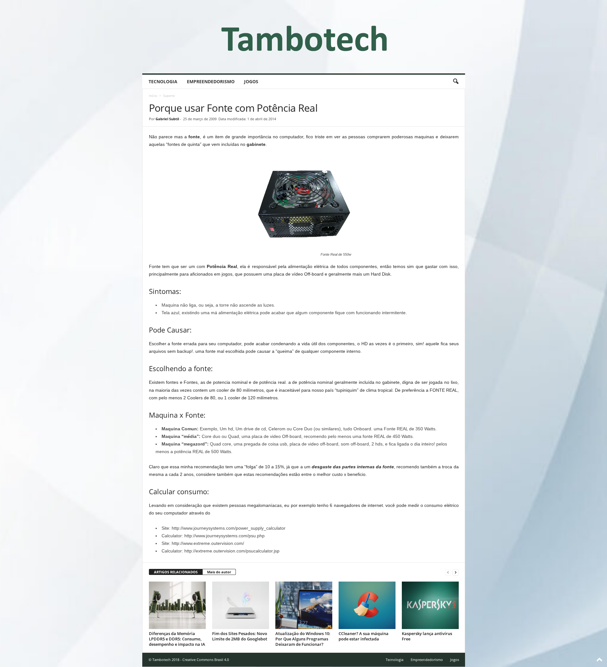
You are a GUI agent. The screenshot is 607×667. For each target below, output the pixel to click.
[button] (456, 82)
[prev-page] (448, 572)
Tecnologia (163, 81)
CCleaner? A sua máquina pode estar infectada (364, 636)
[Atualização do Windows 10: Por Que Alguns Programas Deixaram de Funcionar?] (303, 605)
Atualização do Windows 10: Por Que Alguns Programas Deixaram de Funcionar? (302, 639)
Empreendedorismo (211, 81)
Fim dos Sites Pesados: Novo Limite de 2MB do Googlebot (239, 636)
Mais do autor (219, 572)
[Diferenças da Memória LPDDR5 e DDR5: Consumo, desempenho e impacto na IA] (177, 605)
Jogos (251, 81)
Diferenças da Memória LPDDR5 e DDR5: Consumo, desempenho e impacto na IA (177, 639)
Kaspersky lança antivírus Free (427, 636)
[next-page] (455, 572)
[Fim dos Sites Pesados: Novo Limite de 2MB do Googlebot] (240, 605)
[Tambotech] (303, 36)
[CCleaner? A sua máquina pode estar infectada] (367, 605)
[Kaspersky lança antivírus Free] (430, 605)
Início (153, 95)
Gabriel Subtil (167, 118)
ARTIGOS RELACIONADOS (176, 572)
